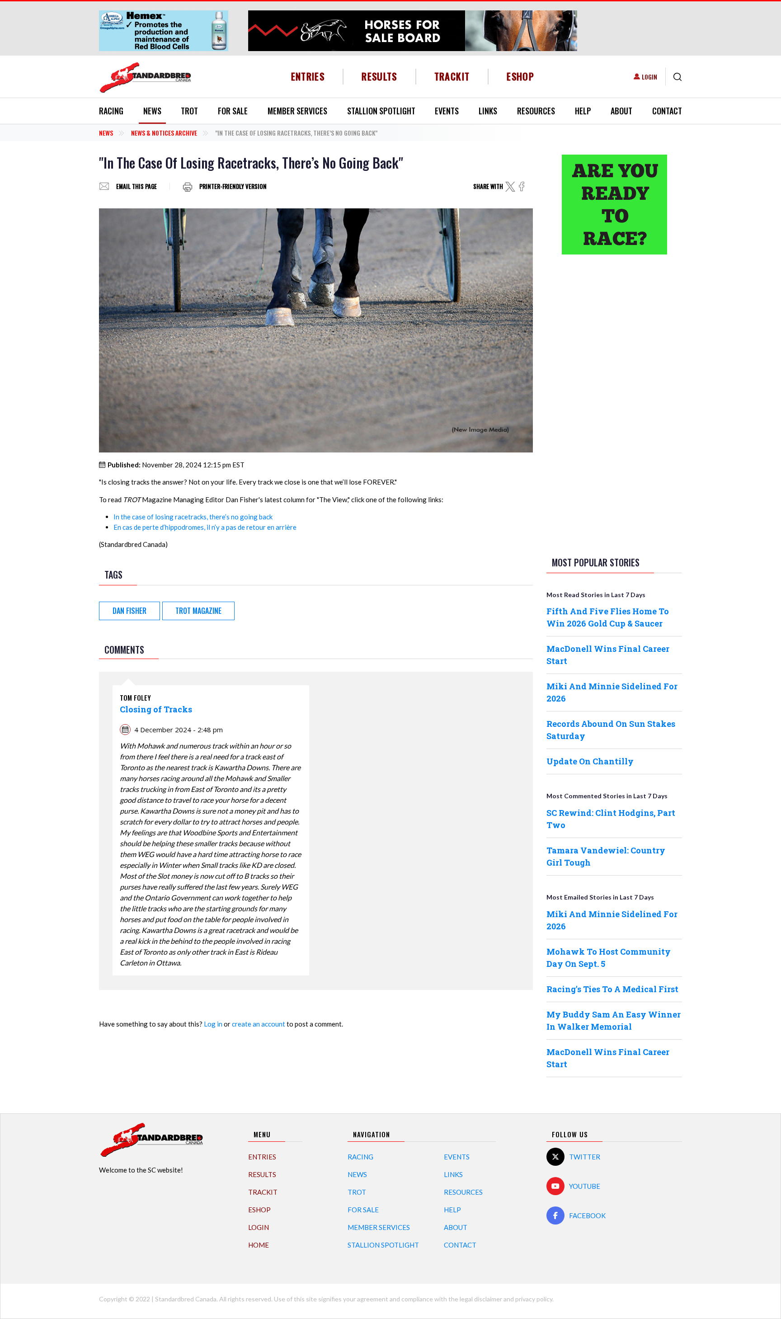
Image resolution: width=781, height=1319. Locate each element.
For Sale (233, 111)
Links (488, 111)
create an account (258, 1024)
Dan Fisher (129, 610)
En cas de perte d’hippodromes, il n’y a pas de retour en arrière (204, 527)
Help (583, 111)
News (152, 111)
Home (258, 1245)
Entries (308, 76)
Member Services (297, 111)
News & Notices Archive (164, 132)
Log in (213, 1024)
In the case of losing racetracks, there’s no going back (193, 517)
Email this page (136, 186)
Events (447, 111)
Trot (189, 111)
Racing (111, 111)
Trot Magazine (198, 610)
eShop (520, 76)
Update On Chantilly (590, 761)
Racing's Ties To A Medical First (612, 989)
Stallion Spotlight (381, 111)
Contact (667, 111)
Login (649, 76)
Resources (536, 111)
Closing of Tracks (156, 709)
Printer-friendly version (233, 186)
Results (379, 76)
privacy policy (533, 1299)
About (621, 111)
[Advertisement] (614, 403)
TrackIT (452, 76)
